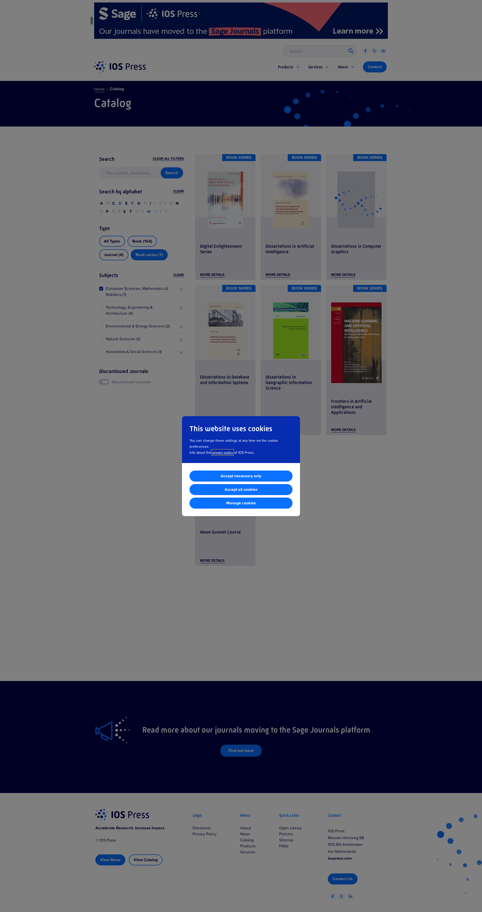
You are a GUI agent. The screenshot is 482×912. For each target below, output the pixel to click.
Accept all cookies (241, 489)
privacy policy (222, 452)
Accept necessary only (241, 476)
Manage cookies (241, 503)
